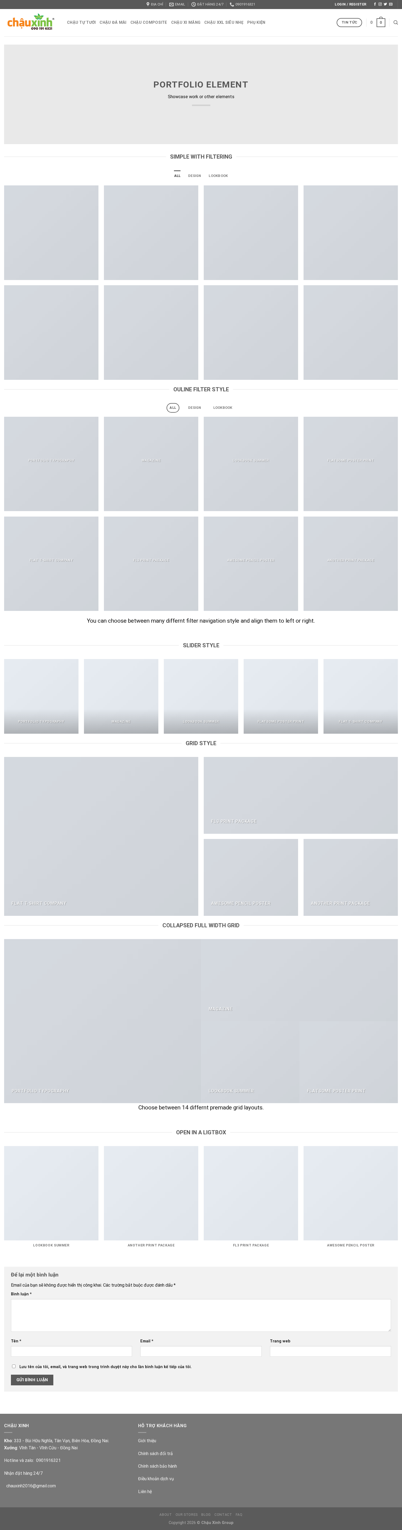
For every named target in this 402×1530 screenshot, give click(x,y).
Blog (206, 1515)
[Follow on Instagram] (380, 4)
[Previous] (4, 698)
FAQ (239, 1515)
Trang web (280, 1341)
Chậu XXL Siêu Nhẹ (223, 22)
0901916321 (48, 1460)
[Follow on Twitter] (385, 4)
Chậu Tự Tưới (81, 22)
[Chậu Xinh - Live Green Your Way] (31, 22)
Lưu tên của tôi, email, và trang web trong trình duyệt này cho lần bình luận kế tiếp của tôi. (105, 1367)
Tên (16, 1341)
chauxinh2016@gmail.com (30, 1485)
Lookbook (218, 176)
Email (146, 1341)
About (165, 1515)
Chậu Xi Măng (185, 22)
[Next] (398, 698)
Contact (223, 1515)
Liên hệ (145, 1491)
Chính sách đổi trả (155, 1453)
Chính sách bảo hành (157, 1466)
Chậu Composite (148, 22)
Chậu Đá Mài (113, 22)
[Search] (396, 22)
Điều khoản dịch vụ (156, 1478)
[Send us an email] (390, 4)
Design (194, 176)
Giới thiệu (147, 1440)
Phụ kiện (256, 22)
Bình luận (21, 1294)
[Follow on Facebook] (375, 4)
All (177, 176)
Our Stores (187, 1515)
